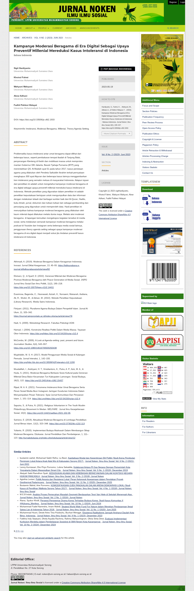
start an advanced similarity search (44, 538)
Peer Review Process (152, 122)
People (42, 28)
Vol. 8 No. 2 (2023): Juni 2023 (48, 38)
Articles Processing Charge (155, 156)
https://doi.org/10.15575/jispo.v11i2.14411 (34, 287)
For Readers (148, 421)
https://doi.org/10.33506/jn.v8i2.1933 (37, 119)
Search (174, 28)
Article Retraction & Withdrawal (157, 150)
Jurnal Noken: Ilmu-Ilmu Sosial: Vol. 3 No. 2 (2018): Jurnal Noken (72, 476)
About (29, 28)
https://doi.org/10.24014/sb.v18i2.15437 (44, 380)
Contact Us (147, 173)
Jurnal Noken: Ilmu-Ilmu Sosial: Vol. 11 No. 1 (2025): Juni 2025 (86, 509)
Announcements (89, 28)
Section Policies (149, 111)
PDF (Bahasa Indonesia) (117, 69)
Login (182, 2)
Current (57, 28)
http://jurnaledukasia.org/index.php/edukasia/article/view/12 (47, 438)
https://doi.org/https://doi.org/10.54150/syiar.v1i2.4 (54, 333)
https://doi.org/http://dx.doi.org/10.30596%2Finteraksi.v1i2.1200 (44, 362)
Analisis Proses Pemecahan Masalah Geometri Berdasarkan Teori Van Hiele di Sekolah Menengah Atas (82, 494)
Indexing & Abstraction (153, 161)
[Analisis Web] (146, 399)
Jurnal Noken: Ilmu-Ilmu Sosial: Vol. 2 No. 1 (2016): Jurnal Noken (51, 497)
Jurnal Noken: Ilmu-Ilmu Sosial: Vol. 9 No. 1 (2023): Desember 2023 (69, 515)
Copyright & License (152, 139)
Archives (71, 28)
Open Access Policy (151, 128)
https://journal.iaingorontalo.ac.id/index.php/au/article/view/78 (43, 316)
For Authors (148, 427)
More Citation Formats (115, 133)
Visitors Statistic (149, 167)
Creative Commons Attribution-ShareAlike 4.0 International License (115, 215)
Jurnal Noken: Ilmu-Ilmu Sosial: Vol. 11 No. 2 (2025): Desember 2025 (79, 482)
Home (18, 28)
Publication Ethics (150, 133)
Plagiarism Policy (150, 145)
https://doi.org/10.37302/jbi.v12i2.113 (67, 423)
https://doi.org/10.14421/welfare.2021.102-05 (48, 413)
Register (173, 2)
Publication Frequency (153, 117)
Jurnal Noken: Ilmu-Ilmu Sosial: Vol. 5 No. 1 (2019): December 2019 (95, 470)
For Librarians (149, 432)
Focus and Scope (150, 105)
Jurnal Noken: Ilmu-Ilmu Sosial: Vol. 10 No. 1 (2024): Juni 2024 (71, 503)
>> (22, 531)
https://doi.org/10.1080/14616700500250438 (35, 348)
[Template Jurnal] (152, 204)
